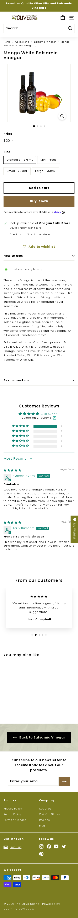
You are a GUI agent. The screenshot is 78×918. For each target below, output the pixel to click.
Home (7, 41)
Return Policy (12, 814)
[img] (12, 470)
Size (7, 152)
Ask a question (16, 380)
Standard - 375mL (20, 160)
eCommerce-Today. (19, 909)
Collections (22, 41)
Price (8, 134)
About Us (45, 808)
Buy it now (39, 201)
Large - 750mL (45, 171)
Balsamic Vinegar (45, 41)
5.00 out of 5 (50, 414)
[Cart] (63, 18)
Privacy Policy (13, 808)
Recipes (44, 820)
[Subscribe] (64, 781)
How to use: (13, 256)
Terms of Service (15, 820)
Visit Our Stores (49, 814)
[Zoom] (62, 116)
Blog (42, 825)
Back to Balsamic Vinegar (42, 737)
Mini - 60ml (49, 160)
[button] (20, 426)
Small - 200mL (17, 171)
